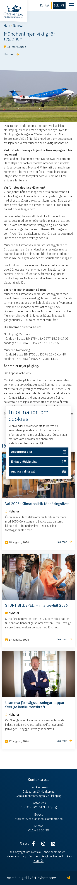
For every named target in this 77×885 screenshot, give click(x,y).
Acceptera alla (21, 452)
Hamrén (38, 860)
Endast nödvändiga (24, 461)
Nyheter (18, 25)
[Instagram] (43, 843)
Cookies (33, 856)
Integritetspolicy (15, 856)
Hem (7, 25)
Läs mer (34, 443)
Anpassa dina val (23, 471)
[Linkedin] (53, 843)
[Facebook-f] (33, 843)
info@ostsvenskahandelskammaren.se (39, 819)
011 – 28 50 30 (38, 830)
